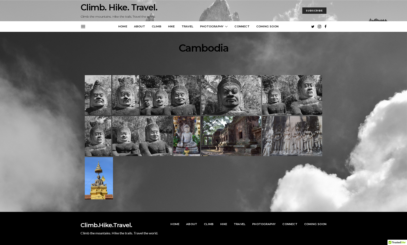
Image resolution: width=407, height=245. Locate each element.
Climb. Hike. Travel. (119, 7)
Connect (241, 26)
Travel (187, 26)
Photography (211, 26)
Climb (156, 26)
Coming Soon (267, 26)
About (139, 26)
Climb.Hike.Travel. (106, 225)
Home (122, 26)
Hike (171, 26)
